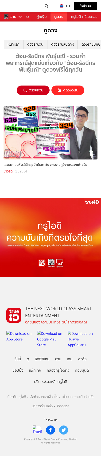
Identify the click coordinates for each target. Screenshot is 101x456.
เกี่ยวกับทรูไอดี (16, 397)
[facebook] (50, 430)
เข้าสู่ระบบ (85, 6)
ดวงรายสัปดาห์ (62, 44)
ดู (28, 359)
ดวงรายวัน (35, 44)
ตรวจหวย (36, 90)
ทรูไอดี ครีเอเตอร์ (84, 17)
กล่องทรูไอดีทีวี (58, 370)
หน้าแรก (13, 44)
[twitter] (63, 430)
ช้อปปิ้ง (17, 370)
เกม (70, 359)
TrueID (13, 6)
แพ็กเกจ (35, 370)
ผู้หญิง (41, 17)
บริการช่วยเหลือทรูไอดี (50, 381)
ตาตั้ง (82, 359)
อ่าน (13, 17)
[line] (37, 430)
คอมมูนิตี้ (82, 370)
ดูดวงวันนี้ (70, 90)
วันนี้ (18, 359)
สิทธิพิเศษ (42, 359)
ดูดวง (58, 17)
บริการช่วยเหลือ (42, 406)
